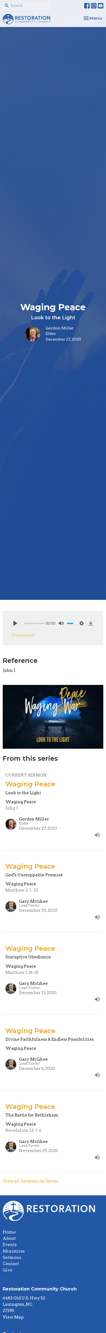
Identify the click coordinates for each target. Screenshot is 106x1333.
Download (22, 635)
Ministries (14, 1251)
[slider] (32, 623)
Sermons (12, 1257)
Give (8, 1270)
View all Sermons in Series (30, 1181)
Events (10, 1244)
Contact (11, 1263)
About (9, 1238)
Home (9, 1232)
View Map (13, 1317)
